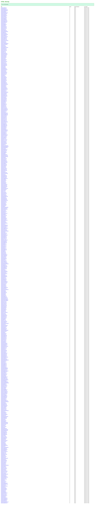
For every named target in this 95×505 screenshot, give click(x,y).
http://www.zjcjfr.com (3, 439)
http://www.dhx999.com (4, 267)
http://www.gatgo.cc (3, 45)
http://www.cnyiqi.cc (3, 58)
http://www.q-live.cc (3, 174)
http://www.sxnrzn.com (3, 283)
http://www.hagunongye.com (4, 155)
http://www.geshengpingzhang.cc (5, 382)
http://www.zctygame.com (4, 135)
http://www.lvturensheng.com (4, 188)
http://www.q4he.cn (3, 274)
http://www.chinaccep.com (4, 162)
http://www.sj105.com (3, 166)
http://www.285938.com (4, 24)
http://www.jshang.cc (3, 402)
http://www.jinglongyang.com (4, 200)
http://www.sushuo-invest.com (4, 40)
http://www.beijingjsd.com (4, 432)
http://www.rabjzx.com (3, 398)
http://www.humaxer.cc (3, 42)
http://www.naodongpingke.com (4, 410)
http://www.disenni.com (3, 48)
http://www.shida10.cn (3, 11)
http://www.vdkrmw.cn (3, 256)
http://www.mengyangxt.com (4, 173)
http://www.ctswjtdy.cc (3, 327)
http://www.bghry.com (3, 453)
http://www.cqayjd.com (3, 413)
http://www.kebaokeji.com (4, 434)
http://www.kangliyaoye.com (4, 298)
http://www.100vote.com (4, 169)
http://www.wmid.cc (3, 419)
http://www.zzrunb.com (3, 304)
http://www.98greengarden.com (4, 263)
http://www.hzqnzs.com (4, 131)
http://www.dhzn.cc (3, 442)
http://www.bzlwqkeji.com (4, 65)
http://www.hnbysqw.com (4, 326)
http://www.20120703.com (4, 53)
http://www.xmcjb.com (3, 192)
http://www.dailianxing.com (4, 21)
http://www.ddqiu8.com (3, 412)
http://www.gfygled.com (4, 306)
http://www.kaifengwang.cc (4, 154)
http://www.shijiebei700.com (4, 445)
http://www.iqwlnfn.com (3, 383)
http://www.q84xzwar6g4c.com (4, 146)
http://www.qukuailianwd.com (4, 381)
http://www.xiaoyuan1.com (4, 282)
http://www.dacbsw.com (4, 133)
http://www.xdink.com (3, 284)
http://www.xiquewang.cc (4, 397)
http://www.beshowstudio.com (4, 416)
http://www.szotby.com (3, 70)
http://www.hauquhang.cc (4, 33)
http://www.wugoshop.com (4, 161)
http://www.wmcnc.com (4, 28)
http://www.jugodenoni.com (4, 405)
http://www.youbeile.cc (3, 387)
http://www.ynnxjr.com (3, 426)
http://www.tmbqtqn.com (4, 292)
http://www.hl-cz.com (3, 320)
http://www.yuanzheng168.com (4, 447)
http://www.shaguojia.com (4, 321)
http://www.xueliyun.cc (3, 444)
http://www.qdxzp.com (3, 257)
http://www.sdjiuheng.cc (4, 137)
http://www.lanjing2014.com (4, 129)
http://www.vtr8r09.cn (3, 179)
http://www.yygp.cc (3, 191)
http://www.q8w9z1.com (4, 296)
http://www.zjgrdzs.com (4, 418)
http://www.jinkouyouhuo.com (4, 429)
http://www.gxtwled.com (4, 165)
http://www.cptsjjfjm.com (4, 38)
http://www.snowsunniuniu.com (4, 289)
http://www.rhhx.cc (3, 269)
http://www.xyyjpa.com (3, 436)
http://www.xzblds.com (3, 322)
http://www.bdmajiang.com (4, 149)
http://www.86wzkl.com (3, 279)
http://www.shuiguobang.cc (4, 449)
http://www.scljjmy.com (3, 399)
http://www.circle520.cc (4, 56)
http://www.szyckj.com (3, 409)
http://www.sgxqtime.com (4, 13)
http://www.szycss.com (4, 140)
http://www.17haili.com (3, 16)
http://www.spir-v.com (3, 452)
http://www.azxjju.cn (3, 67)
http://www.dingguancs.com (4, 134)
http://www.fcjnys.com (3, 138)
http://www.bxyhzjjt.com (4, 431)
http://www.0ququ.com (3, 151)
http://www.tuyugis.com (4, 317)
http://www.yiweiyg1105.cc (4, 186)
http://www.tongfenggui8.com (4, 422)
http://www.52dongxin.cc (4, 175)
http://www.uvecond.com (4, 17)
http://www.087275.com (4, 8)
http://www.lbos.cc (3, 75)
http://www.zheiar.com (3, 180)
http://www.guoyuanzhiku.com (4, 145)
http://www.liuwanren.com (4, 172)
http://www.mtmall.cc (3, 157)
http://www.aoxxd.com (3, 314)
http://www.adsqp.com (3, 197)
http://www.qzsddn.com (4, 55)
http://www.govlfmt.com (4, 59)
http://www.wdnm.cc (3, 259)
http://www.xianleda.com (4, 30)
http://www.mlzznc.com (4, 386)
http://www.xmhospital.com (4, 414)
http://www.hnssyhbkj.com (4, 54)
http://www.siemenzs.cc (4, 22)
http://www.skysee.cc (3, 41)
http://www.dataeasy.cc (4, 132)
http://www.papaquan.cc (4, 403)
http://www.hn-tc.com (3, 52)
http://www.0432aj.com (3, 187)
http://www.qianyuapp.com (4, 69)
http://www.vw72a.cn (3, 388)
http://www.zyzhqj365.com (4, 392)
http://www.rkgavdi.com (4, 49)
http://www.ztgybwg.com (4, 164)
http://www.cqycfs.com (3, 301)
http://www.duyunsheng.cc (4, 385)
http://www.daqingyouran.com (4, 47)
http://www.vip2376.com (4, 193)
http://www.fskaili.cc (3, 153)
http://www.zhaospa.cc (3, 57)
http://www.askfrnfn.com (4, 428)
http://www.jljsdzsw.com (4, 316)
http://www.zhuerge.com (4, 73)
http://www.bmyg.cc (3, 144)
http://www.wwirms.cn (3, 264)
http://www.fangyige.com (4, 404)
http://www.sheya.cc (3, 23)
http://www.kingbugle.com (4, 276)
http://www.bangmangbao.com (4, 379)
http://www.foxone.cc (3, 277)
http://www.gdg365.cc (3, 291)
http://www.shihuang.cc (4, 438)
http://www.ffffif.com (3, 319)
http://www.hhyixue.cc (3, 60)
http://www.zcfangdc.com (4, 185)
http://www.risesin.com (3, 286)
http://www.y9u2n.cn (3, 190)
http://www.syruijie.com (3, 136)
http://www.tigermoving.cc (4, 315)
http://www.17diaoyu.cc (4, 270)
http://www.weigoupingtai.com (4, 31)
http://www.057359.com (4, 380)
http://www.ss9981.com (4, 261)
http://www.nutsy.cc (3, 171)
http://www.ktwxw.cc (3, 443)
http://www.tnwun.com (3, 182)
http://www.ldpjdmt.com (3, 68)
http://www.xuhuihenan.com (4, 10)
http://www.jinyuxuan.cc (4, 302)
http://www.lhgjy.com (3, 51)
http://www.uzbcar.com (3, 408)
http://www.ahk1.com (3, 29)
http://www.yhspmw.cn (3, 441)
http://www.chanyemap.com (4, 325)
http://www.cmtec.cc (3, 313)
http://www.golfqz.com (3, 318)
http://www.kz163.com (3, 253)
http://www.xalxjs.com (3, 167)
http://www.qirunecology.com (4, 423)
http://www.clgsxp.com (3, 74)
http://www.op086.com (3, 163)
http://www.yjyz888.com (4, 406)
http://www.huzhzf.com (3, 288)
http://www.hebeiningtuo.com (4, 430)
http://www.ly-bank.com (4, 195)
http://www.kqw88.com (3, 126)
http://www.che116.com (4, 127)
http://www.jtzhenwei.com (4, 199)
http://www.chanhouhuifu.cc (4, 271)
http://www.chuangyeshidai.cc (4, 300)
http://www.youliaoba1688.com (4, 43)
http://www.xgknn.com (3, 272)
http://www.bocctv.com (3, 278)
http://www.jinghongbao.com (4, 12)
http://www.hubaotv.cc (3, 421)
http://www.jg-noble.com (4, 27)
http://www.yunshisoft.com (4, 262)
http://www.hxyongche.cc (4, 168)
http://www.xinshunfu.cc (4, 189)
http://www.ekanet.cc (3, 293)
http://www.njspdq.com (3, 141)
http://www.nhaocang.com (4, 20)
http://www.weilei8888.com (4, 389)
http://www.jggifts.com (3, 128)
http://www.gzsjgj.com (3, 420)
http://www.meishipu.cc (3, 309)
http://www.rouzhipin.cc (4, 14)
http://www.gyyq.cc (3, 411)
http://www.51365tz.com (4, 433)
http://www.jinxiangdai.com (4, 254)
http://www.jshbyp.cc (3, 290)
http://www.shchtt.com (3, 280)
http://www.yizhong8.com (4, 64)
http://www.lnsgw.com (3, 308)
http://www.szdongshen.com (4, 34)
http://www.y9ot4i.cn (3, 435)
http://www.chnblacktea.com (4, 287)
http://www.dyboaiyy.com (4, 39)
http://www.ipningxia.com (4, 268)
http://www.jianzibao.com (4, 275)
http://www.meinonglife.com (4, 281)
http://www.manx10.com (4, 143)
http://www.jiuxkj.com (3, 415)
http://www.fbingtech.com (4, 265)
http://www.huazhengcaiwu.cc (4, 299)
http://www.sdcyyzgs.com (4, 139)
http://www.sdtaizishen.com (4, 178)
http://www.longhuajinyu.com (4, 196)
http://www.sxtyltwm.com (4, 390)
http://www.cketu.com (3, 194)
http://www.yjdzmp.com (4, 303)
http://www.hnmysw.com (4, 305)
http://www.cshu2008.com (4, 395)
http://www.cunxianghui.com (4, 391)
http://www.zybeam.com (4, 150)
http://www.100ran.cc (3, 310)
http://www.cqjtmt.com (3, 285)
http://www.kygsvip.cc (3, 424)
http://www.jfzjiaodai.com (4, 417)
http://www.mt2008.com (4, 152)
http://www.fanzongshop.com (4, 156)
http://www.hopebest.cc (4, 307)
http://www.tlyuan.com (3, 295)
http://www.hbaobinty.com (4, 396)
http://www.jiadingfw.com (4, 258)
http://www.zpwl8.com (3, 407)
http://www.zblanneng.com (4, 266)
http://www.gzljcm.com (3, 159)
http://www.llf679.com (3, 32)
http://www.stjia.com (3, 324)
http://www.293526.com (4, 450)
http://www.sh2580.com (4, 35)
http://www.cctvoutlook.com (4, 130)
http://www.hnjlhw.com (3, 183)
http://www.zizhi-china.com (4, 44)
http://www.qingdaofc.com (4, 15)
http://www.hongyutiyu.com (4, 440)
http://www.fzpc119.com (4, 177)
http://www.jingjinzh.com (4, 160)
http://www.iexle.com (3, 311)
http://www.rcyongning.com (4, 312)
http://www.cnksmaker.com (4, 451)
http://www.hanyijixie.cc (4, 201)
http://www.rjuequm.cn (3, 46)
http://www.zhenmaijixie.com (4, 400)
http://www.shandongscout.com (5, 323)
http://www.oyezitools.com (4, 184)
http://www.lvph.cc (3, 427)
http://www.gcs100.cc (3, 252)
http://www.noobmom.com (4, 273)
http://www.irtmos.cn (3, 181)
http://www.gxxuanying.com (4, 36)
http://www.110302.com (4, 7)
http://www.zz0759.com (4, 142)
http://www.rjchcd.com (3, 71)
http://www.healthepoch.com (4, 9)
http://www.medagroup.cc (4, 37)
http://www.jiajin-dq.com (4, 384)
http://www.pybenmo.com (4, 61)
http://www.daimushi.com (4, 176)
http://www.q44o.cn (3, 425)
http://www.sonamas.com (4, 437)
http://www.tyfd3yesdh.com (4, 147)
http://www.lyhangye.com (4, 170)
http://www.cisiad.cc (3, 66)
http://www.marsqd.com (4, 26)
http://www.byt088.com (3, 18)
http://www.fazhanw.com (4, 198)
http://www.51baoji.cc (3, 25)
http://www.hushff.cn (3, 294)
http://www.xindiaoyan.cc (4, 448)
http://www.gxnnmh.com (4, 158)
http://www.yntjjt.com (3, 148)
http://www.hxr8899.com (4, 19)
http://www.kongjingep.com (4, 297)
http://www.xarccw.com (4, 260)
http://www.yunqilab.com (4, 255)
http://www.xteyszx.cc (3, 62)
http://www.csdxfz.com (3, 394)
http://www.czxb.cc (3, 446)
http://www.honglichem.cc (4, 72)
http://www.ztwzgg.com (4, 63)
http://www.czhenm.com (4, 50)
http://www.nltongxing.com (4, 393)
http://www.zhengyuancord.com (5, 401)
